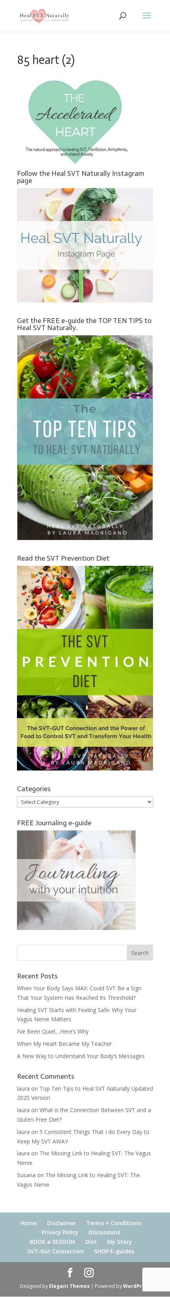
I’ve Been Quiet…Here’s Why (53, 1031)
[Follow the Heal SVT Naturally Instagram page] (85, 300)
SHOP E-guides (114, 1251)
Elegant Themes (69, 1286)
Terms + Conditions (113, 1223)
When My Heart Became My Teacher (64, 1043)
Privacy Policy (60, 1232)
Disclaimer (61, 1223)
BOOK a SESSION (52, 1241)
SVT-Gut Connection (55, 1251)
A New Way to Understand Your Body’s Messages (81, 1056)
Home (29, 1223)
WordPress (137, 1286)
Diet (91, 1241)
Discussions (104, 1232)
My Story (119, 1241)
